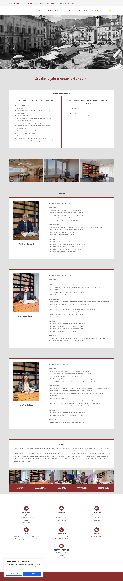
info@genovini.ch (72, 3)
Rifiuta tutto (14, 573)
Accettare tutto (31, 573)
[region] (23, 567)
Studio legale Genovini (26, 515)
